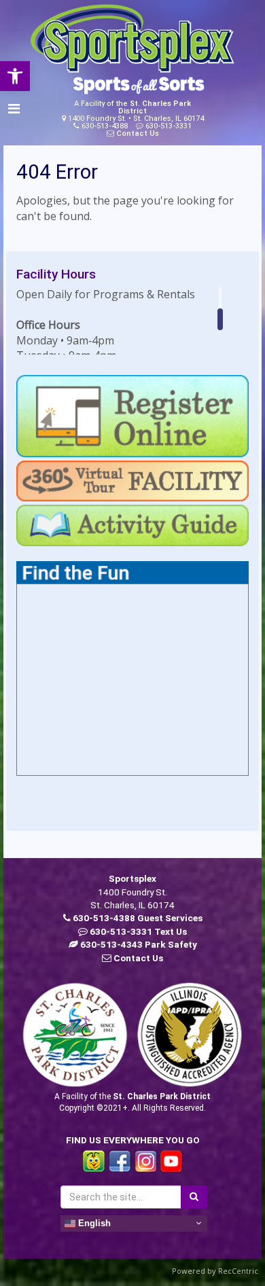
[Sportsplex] (132, 38)
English (93, 1222)
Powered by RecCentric (215, 1271)
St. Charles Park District (154, 107)
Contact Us (137, 133)
